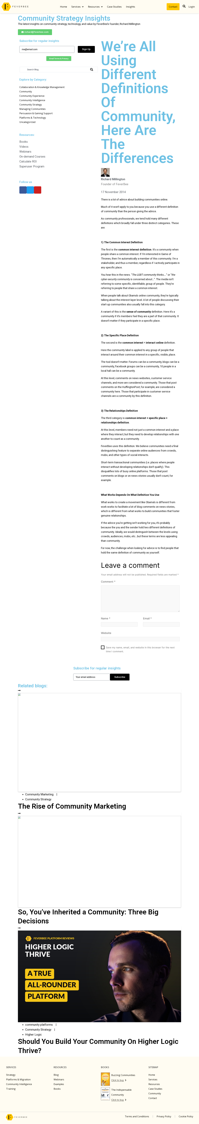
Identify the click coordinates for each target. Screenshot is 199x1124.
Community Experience (31, 95)
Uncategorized (27, 122)
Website (106, 633)
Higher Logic (33, 1034)
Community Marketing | (42, 794)
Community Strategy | (41, 1029)
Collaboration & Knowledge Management (42, 87)
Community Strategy (30, 104)
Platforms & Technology (32, 117)
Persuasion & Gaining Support (36, 113)
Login (192, 6)
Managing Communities (32, 109)
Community (25, 91)
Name (105, 618)
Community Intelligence (32, 100)
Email (147, 618)
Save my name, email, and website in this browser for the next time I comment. (140, 649)
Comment (108, 581)
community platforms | (42, 1024)
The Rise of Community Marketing (72, 806)
